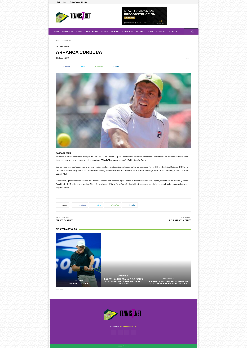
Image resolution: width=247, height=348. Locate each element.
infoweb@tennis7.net (128, 326)
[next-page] (61, 291)
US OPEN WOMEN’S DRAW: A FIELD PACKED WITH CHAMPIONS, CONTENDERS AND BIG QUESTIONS (123, 281)
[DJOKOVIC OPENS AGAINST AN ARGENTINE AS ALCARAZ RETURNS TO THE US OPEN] (168, 260)
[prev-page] (57, 291)
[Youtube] (190, 2)
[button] (192, 32)
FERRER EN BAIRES (64, 220)
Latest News (67, 40)
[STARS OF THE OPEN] (78, 260)
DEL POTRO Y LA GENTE (180, 220)
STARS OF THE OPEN (78, 284)
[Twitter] (187, 2)
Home (58, 40)
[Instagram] (184, 2)
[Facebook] (181, 2)
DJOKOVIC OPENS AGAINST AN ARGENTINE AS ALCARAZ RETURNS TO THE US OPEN (168, 282)
